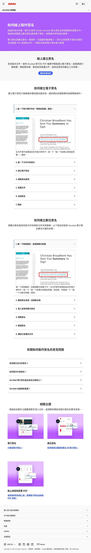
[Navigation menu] (3, 3)
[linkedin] (32, 544)
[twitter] (28, 544)
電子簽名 (12, 443)
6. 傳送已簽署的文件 (24, 334)
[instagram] (24, 544)
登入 (83, 3)
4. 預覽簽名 (20, 317)
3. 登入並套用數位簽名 (25, 308)
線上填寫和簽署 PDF (17, 490)
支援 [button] (5, 526)
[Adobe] (12, 3)
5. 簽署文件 (20, 187)
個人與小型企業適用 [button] (11, 510)
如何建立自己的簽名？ (18, 363)
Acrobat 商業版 (9, 10)
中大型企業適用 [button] (9, 515)
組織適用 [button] (7, 520)
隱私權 (31, 549)
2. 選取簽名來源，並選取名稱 (28, 300)
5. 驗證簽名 (20, 325)
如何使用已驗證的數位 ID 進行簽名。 (63, 447)
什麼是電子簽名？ (15, 447)
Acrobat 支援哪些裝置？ (19, 388)
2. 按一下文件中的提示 (25, 162)
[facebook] (20, 544)
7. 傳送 (18, 204)
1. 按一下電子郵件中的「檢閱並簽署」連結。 (34, 108)
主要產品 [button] (7, 536)
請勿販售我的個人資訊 (61, 549)
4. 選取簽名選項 (22, 179)
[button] (77, 4)
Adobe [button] (6, 531)
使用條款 (37, 549)
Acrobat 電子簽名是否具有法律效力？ (25, 380)
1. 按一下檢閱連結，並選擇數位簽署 (31, 243)
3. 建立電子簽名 (22, 170)
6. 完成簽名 (20, 196)
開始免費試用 (45, 73)
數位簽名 (51, 443)
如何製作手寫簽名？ (18, 371)
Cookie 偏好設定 (47, 549)
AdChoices (75, 549)
